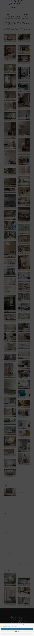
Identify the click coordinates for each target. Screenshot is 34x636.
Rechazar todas (17, 631)
